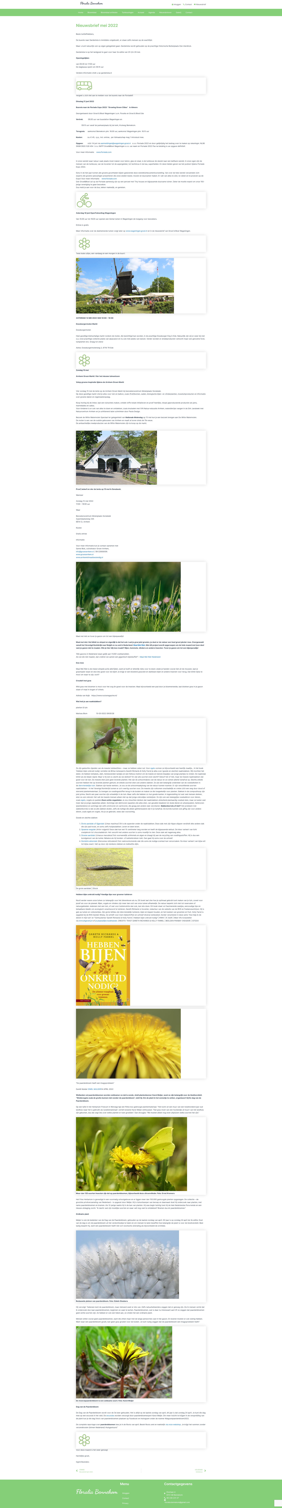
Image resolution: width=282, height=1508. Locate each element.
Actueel (141, 12)
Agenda (151, 12)
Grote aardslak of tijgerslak (92, 824)
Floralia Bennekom (91, 3)
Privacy (125, 1503)
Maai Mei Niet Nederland (150, 657)
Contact (189, 12)
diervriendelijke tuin (87, 785)
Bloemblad (92, 12)
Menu (124, 1484)
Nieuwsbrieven (165, 12)
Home (80, 12)
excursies (110, 1415)
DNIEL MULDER (94, 1089)
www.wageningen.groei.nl (136, 231)
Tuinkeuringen (127, 12)
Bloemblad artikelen (109, 12)
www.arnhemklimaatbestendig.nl (89, 557)
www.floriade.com (103, 152)
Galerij (178, 12)
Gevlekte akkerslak (89, 841)
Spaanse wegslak (88, 829)
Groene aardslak (88, 835)
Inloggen (125, 1493)
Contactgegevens (178, 1484)
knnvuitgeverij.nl (86, 921)
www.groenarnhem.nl (85, 554)
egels (152, 768)
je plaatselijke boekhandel (106, 921)
